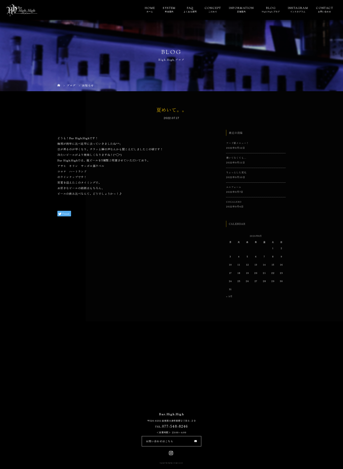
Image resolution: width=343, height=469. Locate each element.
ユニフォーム (233, 187)
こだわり (212, 12)
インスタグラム (297, 12)
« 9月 (229, 296)
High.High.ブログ (271, 12)
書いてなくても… (236, 157)
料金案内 (169, 12)
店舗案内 (241, 12)
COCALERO (233, 201)
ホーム (149, 12)
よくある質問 (190, 12)
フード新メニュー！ (237, 143)
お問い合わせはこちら (159, 441)
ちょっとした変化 (236, 172)
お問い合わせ (324, 12)
